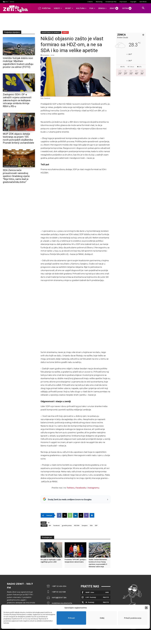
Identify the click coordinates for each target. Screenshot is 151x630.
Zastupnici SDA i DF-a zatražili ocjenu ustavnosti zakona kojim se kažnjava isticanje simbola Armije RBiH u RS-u (17, 100)
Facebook (56, 525)
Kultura (67, 556)
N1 (49, 522)
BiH (50, 525)
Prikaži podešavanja (132, 618)
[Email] (81, 515)
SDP (96, 525)
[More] (91, 515)
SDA (91, 525)
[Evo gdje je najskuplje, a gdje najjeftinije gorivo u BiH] (51, 550)
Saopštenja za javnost (10, 166)
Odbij (102, 618)
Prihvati (71, 618)
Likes (107, 592)
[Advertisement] (75, 21)
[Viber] (86, 515)
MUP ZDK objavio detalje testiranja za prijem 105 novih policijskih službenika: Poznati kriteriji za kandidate (18, 138)
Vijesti (5, 54)
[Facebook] (59, 515)
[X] (64, 515)
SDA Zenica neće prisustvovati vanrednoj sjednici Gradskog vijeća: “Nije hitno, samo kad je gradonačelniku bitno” (16, 176)
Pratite (106, 597)
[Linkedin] (75, 515)
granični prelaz (67, 525)
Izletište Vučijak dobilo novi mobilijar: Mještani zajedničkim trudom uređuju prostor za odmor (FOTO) (18, 62)
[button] (146, 608)
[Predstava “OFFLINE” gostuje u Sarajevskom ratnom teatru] (75, 550)
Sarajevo (85, 525)
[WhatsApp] (70, 515)
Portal (91, 556)
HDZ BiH (76, 525)
